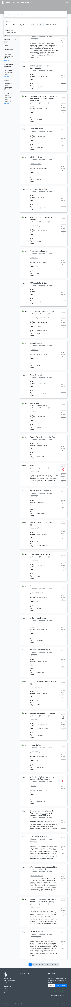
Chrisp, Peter (34, 411)
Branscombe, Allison (36, 163)
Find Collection (61, 985)
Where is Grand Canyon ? (40, 491)
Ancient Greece (36, 343)
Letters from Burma (38, 618)
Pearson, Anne (34, 349)
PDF (6, 42)
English (7, 95)
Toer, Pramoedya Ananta (37, 592)
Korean (7, 99)
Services (6, 989)
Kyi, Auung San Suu (35, 624)
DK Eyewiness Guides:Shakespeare (38, 404)
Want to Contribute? (57, 996)
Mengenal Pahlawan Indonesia (42, 713)
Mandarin (8, 101)
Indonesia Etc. (35, 745)
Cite (63, 46)
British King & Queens (38, 375)
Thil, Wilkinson (34, 560)
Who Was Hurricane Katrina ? (42, 523)
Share (50, 36)
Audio (6, 44)
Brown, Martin (43, 317)
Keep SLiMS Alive (55, 992)
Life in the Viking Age (38, 189)
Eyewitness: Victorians (39, 251)
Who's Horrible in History (40, 650)
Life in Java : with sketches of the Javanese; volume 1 (43, 868)
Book (6, 74)
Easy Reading (9, 56)
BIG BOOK (8, 54)
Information (7, 987)
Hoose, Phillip (34, 39)
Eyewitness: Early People (40, 554)
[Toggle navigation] (67, 2)
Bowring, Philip (34, 907)
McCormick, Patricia (36, 937)
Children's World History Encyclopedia (40, 67)
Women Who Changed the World (43, 437)
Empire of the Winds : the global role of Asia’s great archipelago (43, 900)
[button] (43, 59)
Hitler (32, 465)
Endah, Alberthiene (35, 687)
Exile (32, 586)
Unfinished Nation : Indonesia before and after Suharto (42, 778)
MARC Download (63, 40)
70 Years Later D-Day (38, 283)
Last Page (54, 964)
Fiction (7, 58)
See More (6, 60)
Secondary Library (10, 89)
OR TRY (39, 25)
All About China (36, 157)
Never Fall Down (36, 932)
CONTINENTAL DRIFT (38, 837)
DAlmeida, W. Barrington (37, 875)
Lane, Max (33, 785)
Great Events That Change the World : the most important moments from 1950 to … (42, 813)
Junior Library (9, 87)
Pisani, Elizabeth (35, 751)
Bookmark (42, 36)
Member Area (8, 993)
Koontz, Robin (34, 528)
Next (47, 964)
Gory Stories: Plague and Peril (42, 311)
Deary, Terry (34, 317)
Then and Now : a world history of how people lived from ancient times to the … (43, 98)
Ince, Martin (34, 842)
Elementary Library (8, 84)
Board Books (8, 72)
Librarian (6, 991)
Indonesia (8, 97)
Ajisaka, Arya (34, 719)
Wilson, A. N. (34, 471)
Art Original (8, 70)
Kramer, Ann (34, 257)
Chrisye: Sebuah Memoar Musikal (43, 682)
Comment (34, 36)
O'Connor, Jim (34, 496)
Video (6, 45)
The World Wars (36, 129)
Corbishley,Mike (35, 225)
